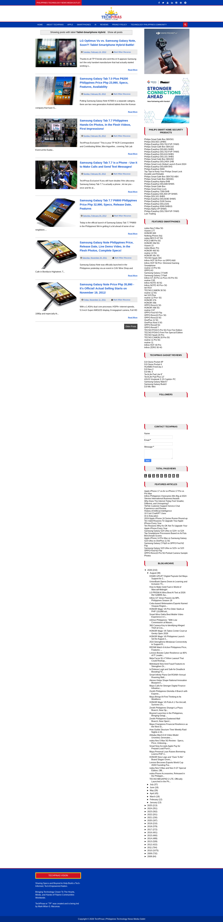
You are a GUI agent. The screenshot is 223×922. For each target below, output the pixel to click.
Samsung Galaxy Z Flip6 (155, 275)
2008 (150, 856)
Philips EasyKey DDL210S (156, 204)
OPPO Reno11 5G (152, 305)
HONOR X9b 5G (152, 308)
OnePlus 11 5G (151, 320)
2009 (150, 853)
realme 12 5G (150, 293)
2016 (150, 832)
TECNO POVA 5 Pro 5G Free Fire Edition (163, 330)
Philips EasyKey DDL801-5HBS (159, 149)
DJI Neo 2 (148, 369)
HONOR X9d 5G (152, 243)
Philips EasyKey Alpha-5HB (157, 181)
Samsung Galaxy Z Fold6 (156, 273)
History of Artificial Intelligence (158, 511)
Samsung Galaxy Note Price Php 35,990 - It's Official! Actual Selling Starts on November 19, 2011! (107, 288)
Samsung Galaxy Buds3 (155, 384)
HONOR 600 (150, 233)
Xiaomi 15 (149, 245)
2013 (150, 841)
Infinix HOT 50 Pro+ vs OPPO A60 (160, 260)
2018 (150, 826)
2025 (150, 805)
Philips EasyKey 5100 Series (157, 201)
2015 (150, 835)
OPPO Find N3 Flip (153, 313)
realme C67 (149, 310)
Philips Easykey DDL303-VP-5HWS (160, 194)
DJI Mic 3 (148, 372)
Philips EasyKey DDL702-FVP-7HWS (161, 144)
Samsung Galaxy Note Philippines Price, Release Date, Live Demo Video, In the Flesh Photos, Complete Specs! (106, 246)
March (153, 796)
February (154, 799)
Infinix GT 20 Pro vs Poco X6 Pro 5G (161, 278)
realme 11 (148, 342)
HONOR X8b (150, 303)
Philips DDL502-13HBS (155, 142)
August (153, 573)
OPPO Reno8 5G (152, 325)
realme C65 (149, 280)
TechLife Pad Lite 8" (153, 374)
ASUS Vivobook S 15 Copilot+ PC (160, 379)
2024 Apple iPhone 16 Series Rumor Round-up (166, 518)
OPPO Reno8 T (151, 327)
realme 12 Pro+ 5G (153, 298)
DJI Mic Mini (150, 387)
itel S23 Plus (150, 295)
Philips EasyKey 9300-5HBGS (158, 206)
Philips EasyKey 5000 (154, 169)
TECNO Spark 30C (153, 258)
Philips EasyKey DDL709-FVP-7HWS (161, 211)
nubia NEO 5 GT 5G (153, 238)
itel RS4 (148, 288)
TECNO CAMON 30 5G (155, 290)
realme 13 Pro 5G (152, 268)
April (152, 793)
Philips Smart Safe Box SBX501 (159, 139)
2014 (150, 838)
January (154, 802)
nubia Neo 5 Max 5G (153, 228)
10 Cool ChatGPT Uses (155, 513)
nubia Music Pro (151, 248)
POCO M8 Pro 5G (152, 241)
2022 (150, 814)
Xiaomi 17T (149, 231)
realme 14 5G (150, 253)
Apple (70, 25)
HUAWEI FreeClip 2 (153, 367)
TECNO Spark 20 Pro (154, 335)
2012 (150, 844)
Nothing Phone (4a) (153, 236)
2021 (150, 817)
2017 (150, 829)
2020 (150, 820)
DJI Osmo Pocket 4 (153, 364)
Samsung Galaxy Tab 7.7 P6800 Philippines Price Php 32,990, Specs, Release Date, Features (108, 204)
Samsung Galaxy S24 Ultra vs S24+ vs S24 (164, 531)
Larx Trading (150, 214)
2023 (150, 811)
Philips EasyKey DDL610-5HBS (159, 154)
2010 (150, 850)
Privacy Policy (119, 25)
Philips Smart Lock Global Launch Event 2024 (165, 164)
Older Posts (130, 326)
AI (95, 25)
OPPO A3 (148, 270)
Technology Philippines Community (149, 25)
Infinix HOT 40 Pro (152, 345)
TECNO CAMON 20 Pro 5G (157, 337)
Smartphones (84, 25)
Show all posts (114, 32)
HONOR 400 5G (151, 251)
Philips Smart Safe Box (154, 186)
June (152, 787)
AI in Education (151, 516)
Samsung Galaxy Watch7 (155, 382)
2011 (149, 847)
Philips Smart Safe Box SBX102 (159, 147)
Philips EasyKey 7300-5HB (156, 191)
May (152, 790)
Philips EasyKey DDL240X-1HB (159, 161)
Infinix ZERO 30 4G (153, 347)
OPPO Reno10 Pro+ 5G (155, 315)
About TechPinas (55, 25)
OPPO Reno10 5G (152, 318)
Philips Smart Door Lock (155, 189)
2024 (150, 808)
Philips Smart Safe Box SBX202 (159, 159)
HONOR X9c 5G (151, 255)
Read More (132, 70)
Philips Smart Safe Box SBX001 (159, 179)
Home (40, 25)
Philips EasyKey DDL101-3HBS (159, 157)
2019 (150, 823)
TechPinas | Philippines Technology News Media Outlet (120, 919)
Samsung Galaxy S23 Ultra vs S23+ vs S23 (164, 548)
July (152, 784)
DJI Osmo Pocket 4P (153, 362)
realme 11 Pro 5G (152, 340)
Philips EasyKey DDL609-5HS (158, 167)
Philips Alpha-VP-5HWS (155, 209)
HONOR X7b (150, 300)
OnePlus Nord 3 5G (153, 322)
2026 (150, 570)
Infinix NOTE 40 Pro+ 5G (155, 285)
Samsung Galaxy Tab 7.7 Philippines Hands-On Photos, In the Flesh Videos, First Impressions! (105, 124)
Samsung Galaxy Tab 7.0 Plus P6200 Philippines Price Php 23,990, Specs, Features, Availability (104, 82)
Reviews (104, 25)
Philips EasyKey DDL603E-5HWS (160, 199)
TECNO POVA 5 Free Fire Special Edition (163, 332)
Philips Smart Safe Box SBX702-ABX (161, 176)
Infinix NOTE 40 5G (153, 283)
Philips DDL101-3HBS (154, 196)
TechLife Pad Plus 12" (154, 377)
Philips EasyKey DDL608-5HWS (159, 184)
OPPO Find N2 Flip (153, 551)
